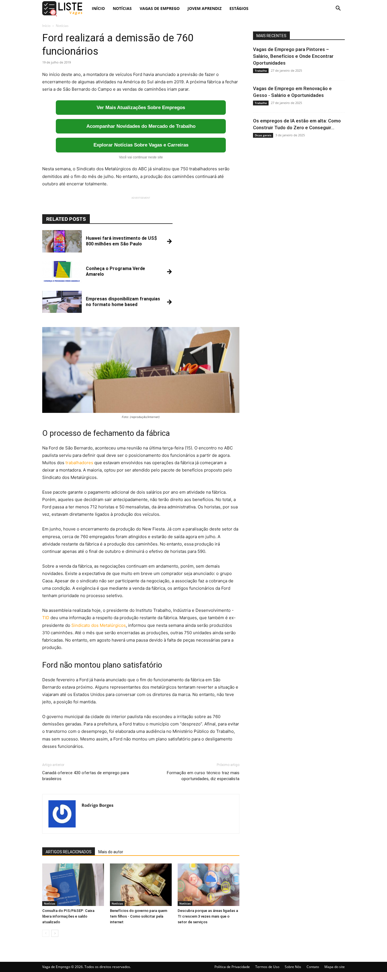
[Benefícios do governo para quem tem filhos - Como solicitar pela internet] (141, 884)
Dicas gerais (263, 135)
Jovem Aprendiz (205, 8)
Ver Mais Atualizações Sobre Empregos (141, 107)
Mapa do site (334, 966)
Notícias (122, 8)
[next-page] (54, 933)
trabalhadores (79, 462)
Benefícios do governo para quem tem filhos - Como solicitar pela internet (138, 916)
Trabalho (261, 71)
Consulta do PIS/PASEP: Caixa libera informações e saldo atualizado (68, 916)
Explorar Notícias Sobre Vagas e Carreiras (140, 145)
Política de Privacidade (232, 966)
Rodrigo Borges (97, 805)
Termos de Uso (267, 966)
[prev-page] (45, 933)
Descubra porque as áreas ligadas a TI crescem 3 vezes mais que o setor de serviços (208, 916)
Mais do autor (110, 852)
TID (45, 617)
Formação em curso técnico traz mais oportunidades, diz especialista (203, 775)
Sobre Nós (293, 966)
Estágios (238, 8)
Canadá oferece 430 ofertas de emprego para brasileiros (85, 775)
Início (98, 8)
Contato (313, 966)
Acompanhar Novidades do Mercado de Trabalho (140, 126)
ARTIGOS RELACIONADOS (69, 852)
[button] (338, 9)
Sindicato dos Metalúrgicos (98, 625)
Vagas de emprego (160, 8)
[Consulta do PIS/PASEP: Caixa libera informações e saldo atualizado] (73, 884)
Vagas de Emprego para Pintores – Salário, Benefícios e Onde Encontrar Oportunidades (293, 56)
